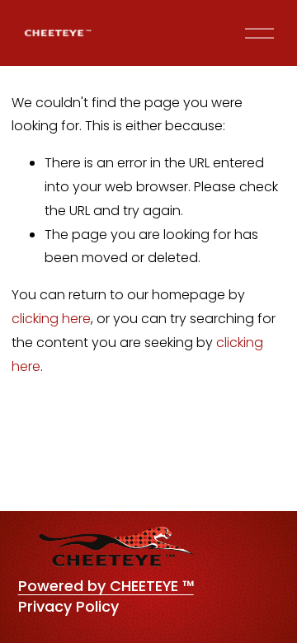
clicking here (51, 318)
